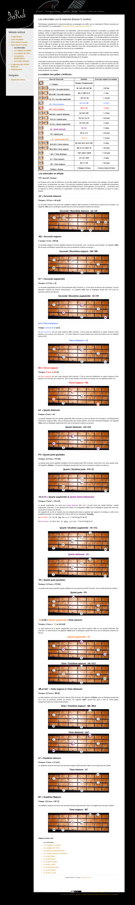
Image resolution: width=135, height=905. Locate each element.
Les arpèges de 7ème (22, 53)
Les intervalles (19, 48)
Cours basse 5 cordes (19, 45)
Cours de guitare (17, 39)
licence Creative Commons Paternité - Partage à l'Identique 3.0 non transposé (94, 894)
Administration (16, 69)
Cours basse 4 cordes (19, 42)
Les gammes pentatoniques (19, 57)
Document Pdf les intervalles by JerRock (76, 26)
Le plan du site (16, 37)
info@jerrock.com (86, 877)
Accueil (39, 11)
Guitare (66, 11)
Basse (74, 11)
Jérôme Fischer (97, 892)
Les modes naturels (21, 61)
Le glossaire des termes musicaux (20, 66)
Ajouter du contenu (18, 80)
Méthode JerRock (97, 11)
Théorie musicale (53, 11)
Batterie (82, 11)
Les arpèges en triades (22, 50)
